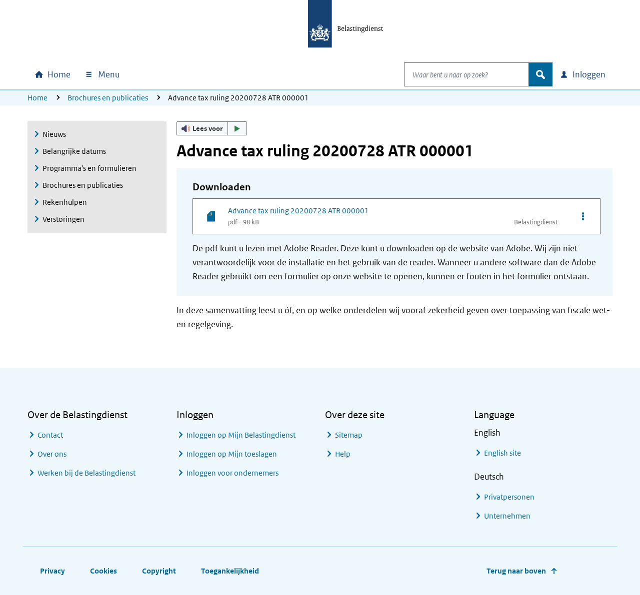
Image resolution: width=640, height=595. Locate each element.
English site (502, 453)
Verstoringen (63, 219)
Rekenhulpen (64, 202)
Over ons (52, 454)
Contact (50, 435)
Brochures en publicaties (108, 97)
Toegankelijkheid (230, 571)
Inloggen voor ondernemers (232, 473)
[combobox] (466, 74)
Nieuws (54, 134)
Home (38, 97)
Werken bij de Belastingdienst (87, 473)
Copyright (159, 571)
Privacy (52, 571)
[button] (212, 128)
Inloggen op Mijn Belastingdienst (241, 435)
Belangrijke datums (74, 151)
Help (342, 454)
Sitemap (348, 435)
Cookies (103, 571)
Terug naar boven (516, 571)
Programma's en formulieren (89, 168)
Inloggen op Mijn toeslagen (231, 454)
